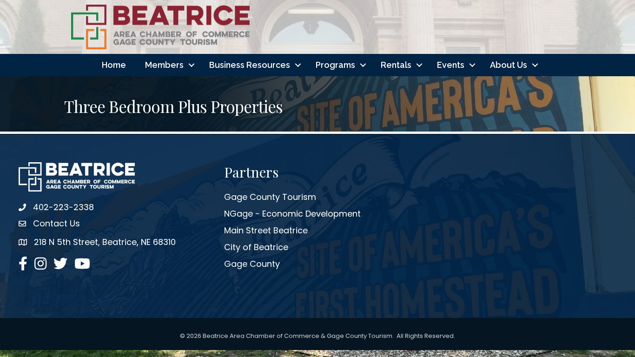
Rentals (396, 65)
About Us (508, 65)
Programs (335, 65)
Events (450, 65)
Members (164, 65)
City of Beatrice (256, 247)
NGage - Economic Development (292, 213)
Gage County (252, 264)
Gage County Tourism (270, 197)
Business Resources (249, 65)
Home (114, 65)
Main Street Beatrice (266, 230)
